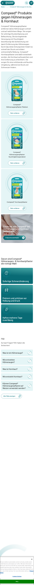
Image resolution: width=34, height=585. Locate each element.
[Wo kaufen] (31, 3)
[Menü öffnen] (2, 3)
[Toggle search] (26, 3)
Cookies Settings (17, 576)
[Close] (32, 559)
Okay (17, 581)
